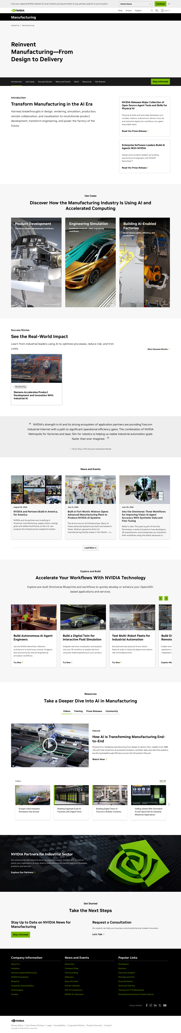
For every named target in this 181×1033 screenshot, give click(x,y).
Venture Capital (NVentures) (24, 972)
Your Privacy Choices (34, 1025)
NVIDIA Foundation (20, 977)
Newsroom (70, 964)
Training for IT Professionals (131, 990)
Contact (108, 1025)
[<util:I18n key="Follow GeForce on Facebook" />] (147, 1005)
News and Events (63, 81)
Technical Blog (71, 972)
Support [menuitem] (138, 10)
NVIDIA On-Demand (74, 994)
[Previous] (161, 598)
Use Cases (30, 81)
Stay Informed (71, 981)
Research (15, 981)
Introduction (16, 81)
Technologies (17, 990)
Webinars (69, 977)
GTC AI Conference (73, 990)
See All (163, 781)
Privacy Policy (17, 1025)
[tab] (66, 711)
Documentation (125, 981)
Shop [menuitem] (120, 10)
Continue (160, 4)
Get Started (100, 81)
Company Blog (71, 968)
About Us (15, 964)
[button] (156, 11)
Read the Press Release (134, 131)
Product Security (94, 1025)
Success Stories (45, 81)
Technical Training (126, 985)
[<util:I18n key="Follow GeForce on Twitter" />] (159, 1005)
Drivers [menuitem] (129, 10)
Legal (49, 1025)
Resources (86, 81)
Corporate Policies (76, 1025)
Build (76, 81)
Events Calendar (72, 985)
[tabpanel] (90, 770)
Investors (15, 968)
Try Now (18, 662)
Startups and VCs (126, 977)
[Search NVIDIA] (151, 10)
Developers (123, 964)
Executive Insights (126, 972)
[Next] (166, 598)
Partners (122, 968)
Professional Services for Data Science (136, 994)
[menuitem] (33, 10)
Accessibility (59, 1025)
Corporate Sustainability (22, 985)
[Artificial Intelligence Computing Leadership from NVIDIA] (18, 10)
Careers (14, 994)
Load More (90, 547)
